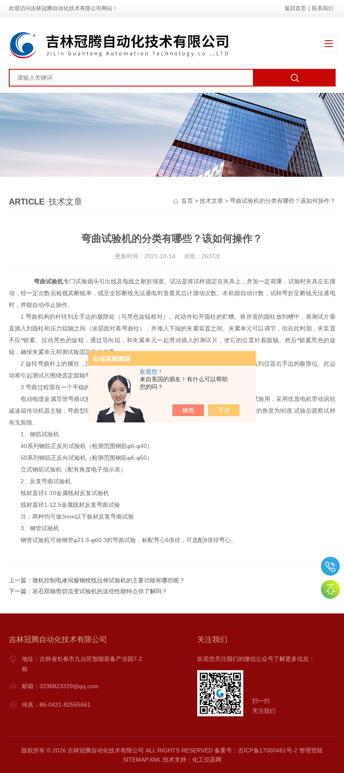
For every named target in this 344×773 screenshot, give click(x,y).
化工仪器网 (207, 759)
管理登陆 (311, 750)
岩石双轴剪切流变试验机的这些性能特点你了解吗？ (99, 591)
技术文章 (211, 200)
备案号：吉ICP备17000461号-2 (255, 750)
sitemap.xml (142, 759)
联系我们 (323, 8)
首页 (187, 200)
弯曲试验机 (48, 281)
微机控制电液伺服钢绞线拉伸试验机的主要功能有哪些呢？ (108, 580)
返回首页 (295, 8)
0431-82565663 (330, 566)
